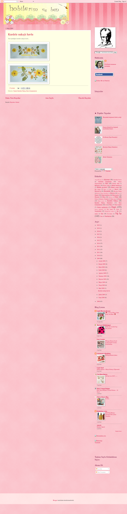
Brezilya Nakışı (118, 191)
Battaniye (97, 185)
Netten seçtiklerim (102, 207)
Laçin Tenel (100, 368)
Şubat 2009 (102, 294)
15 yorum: (12, 88)
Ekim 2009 (102, 267)
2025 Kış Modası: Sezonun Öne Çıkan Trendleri (110, 414)
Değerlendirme (106, 195)
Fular (116, 197)
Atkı (106, 183)
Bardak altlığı (115, 183)
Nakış (110, 205)
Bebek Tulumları (107, 157)
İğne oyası (113, 199)
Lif (106, 205)
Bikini (105, 189)
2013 (98, 246)
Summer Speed (101, 427)
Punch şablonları (99, 209)
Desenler (97, 197)
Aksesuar (107, 179)
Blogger (55, 500)
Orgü (113, 207)
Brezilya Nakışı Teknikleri (110, 147)
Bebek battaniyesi (117, 185)
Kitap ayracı (101, 201)
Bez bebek (98, 189)
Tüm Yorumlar (101, 472)
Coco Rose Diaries (102, 374)
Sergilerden (98, 211)
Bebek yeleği (115, 187)
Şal (117, 211)
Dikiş (103, 197)
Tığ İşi (118, 213)
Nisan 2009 (102, 285)
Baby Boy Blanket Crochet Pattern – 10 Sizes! (107, 391)
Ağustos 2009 (102, 273)
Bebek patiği (106, 185)
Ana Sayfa (49, 98)
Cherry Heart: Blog (102, 397)
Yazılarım (108, 216)
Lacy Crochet (101, 339)
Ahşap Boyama (98, 179)
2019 (98, 228)
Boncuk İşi (98, 191)
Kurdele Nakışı (21, 91)
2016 (98, 237)
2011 (98, 252)
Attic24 (99, 425)
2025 (98, 225)
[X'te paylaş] (25, 88)
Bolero (116, 189)
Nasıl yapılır (118, 205)
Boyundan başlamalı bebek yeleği (112, 117)
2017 (98, 234)
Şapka (96, 213)
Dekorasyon (115, 195)
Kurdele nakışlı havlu (20, 34)
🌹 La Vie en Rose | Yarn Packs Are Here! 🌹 (112, 313)
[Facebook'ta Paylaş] (27, 88)
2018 (98, 231)
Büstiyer (112, 193)
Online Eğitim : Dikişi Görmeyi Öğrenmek (108, 369)
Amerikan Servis (117, 179)
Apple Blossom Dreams (103, 311)
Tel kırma (109, 213)
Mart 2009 (102, 288)
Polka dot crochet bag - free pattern (111, 327)
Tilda (101, 216)
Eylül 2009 (102, 270)
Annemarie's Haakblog (104, 354)
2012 (98, 249)
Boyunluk (107, 191)
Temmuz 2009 (103, 276)
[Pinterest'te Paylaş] (29, 88)
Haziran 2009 (102, 279)
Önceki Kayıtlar (84, 98)
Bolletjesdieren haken (111, 355)
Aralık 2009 (102, 261)
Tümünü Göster (118, 431)
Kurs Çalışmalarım (31, 91)
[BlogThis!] (24, 88)
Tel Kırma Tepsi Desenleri (110, 137)
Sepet (117, 209)
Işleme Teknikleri (104, 199)
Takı (102, 214)
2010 (98, 255)
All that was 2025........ (111, 376)
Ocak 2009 (102, 297)
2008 (98, 301)
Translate (108, 171)
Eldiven (110, 197)
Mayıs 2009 (102, 282)
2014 (98, 243)
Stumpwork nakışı (109, 211)
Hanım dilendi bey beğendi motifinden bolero (110, 128)
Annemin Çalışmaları (105, 181)
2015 (98, 240)
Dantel (96, 195)
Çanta (118, 193)
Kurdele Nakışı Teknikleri (104, 203)
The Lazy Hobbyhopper (104, 325)
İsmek (15, 91)
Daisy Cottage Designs (103, 389)
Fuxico (96, 199)
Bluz (110, 189)
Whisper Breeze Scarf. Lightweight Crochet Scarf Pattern (111, 342)
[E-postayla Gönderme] (18, 88)
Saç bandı (110, 209)
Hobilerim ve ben (102, 411)
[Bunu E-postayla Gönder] (22, 88)
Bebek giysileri (102, 187)
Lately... (107, 398)
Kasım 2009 (102, 264)
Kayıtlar (99, 469)
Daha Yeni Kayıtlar (12, 98)
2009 (98, 258)
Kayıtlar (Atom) (14, 102)
